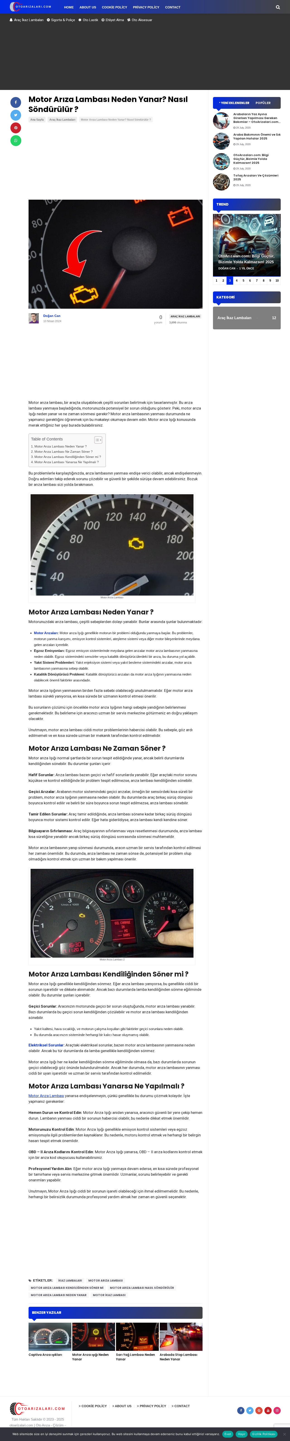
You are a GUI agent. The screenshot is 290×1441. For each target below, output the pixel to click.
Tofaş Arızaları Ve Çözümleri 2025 (255, 177)
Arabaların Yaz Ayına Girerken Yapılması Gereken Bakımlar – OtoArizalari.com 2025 (255, 120)
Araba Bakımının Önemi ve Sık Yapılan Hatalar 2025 (257, 136)
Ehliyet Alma (114, 20)
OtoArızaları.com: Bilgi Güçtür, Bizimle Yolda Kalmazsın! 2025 (251, 159)
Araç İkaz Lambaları (28, 20)
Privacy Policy (152, 1406)
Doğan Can (51, 316)
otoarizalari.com (21, 1425)
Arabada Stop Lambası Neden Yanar (178, 1357)
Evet (228, 1434)
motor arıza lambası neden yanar (59, 1295)
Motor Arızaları (46, 633)
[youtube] (268, 1410)
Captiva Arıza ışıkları (45, 1355)
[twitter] (15, 115)
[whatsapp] (15, 140)
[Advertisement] (145, 58)
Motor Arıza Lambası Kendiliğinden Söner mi (67, 1288)
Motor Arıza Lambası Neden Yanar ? (60, 446)
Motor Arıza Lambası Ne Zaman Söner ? (63, 451)
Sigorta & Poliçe (62, 20)
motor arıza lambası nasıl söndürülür (142, 1288)
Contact (182, 1406)
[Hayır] (284, 1434)
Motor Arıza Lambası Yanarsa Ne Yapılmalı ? (66, 462)
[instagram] (277, 1410)
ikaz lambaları (70, 1280)
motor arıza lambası (105, 1280)
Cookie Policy (94, 1406)
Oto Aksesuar (141, 20)
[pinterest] (15, 127)
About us (122, 1406)
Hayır (241, 1434)
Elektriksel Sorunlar (46, 1045)
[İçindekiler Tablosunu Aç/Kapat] (96, 440)
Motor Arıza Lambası (46, 1095)
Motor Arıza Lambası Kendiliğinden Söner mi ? (67, 457)
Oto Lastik (90, 20)
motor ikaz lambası (109, 1295)
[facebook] (15, 102)
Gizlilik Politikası (263, 1434)
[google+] (259, 1410)
